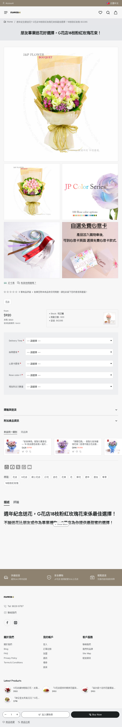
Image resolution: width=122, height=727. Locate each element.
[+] (17, 715)
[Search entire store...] (108, 12)
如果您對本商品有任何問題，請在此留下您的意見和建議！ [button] (61, 292)
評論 (16, 502)
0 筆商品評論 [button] (25, 292)
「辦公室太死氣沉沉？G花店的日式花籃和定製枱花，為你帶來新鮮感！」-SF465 (26, 698)
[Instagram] (15, 622)
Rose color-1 (15, 375)
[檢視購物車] (115, 12)
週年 (87, 477)
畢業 (104, 477)
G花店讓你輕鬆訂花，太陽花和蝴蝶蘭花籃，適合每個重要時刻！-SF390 (26, 688)
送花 (55, 477)
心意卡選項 (14, 363)
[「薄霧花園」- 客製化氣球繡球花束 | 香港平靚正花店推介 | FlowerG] (62, 447)
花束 (64, 477)
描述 (7, 502)
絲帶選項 (13, 352)
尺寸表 (11, 282)
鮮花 (79, 477)
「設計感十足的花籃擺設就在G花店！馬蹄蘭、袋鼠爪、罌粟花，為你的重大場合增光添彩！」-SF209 (104, 688)
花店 (7, 301)
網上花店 (35, 477)
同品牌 (24, 432)
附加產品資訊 (11, 420)
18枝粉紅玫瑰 (11, 483)
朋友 (96, 477)
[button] (45, 714)
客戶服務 (88, 637)
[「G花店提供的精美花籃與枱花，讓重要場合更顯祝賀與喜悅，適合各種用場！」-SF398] (46, 689)
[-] (5, 715)
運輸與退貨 (10, 409)
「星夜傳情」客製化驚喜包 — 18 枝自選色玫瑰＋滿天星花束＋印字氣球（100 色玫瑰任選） (35, 443)
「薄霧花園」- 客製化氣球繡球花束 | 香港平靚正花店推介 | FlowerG (85, 443)
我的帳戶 (48, 637)
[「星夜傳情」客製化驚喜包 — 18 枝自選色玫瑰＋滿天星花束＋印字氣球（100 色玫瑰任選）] (12, 447)
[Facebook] (7, 622)
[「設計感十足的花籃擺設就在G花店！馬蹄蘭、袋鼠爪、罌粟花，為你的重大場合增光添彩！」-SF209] (85, 689)
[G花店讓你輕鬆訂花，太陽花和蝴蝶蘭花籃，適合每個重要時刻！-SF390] (7, 689)
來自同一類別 (10, 432)
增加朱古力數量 (16, 386)
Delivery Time (15, 340)
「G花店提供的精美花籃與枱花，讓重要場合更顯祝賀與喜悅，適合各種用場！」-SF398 (65, 688)
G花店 (24, 477)
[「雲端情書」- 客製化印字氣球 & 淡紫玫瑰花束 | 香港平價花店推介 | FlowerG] (113, 447)
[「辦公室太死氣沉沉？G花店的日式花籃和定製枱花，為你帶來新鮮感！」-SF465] (7, 699)
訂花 (46, 477)
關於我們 (9, 637)
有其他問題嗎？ (28, 282)
